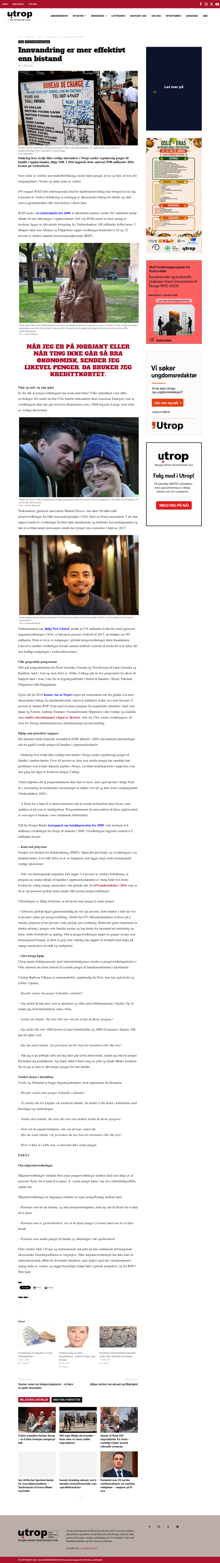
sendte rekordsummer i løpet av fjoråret (52, 717)
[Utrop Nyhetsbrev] (174, 525)
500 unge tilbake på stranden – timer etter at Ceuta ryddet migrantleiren (77, 1439)
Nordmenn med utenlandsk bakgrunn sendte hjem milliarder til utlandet (117, 1354)
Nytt (40, 36)
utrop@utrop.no (88, 1548)
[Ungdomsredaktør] (174, 434)
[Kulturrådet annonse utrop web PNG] (174, 343)
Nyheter (30, 36)
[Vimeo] (177, 1527)
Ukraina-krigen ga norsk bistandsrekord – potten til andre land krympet (77, 1356)
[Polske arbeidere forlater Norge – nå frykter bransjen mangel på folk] (37, 1420)
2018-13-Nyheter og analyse (37, 41)
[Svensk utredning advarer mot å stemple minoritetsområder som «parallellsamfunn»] (78, 1464)
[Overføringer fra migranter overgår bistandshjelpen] (36, 1336)
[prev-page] (76, 1498)
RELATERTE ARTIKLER (34, 1399)
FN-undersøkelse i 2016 (110, 885)
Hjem (20, 36)
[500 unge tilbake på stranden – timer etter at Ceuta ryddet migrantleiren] (78, 1420)
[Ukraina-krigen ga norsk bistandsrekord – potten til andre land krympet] (77, 1336)
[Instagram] (158, 1526)
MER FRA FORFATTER (66, 1399)
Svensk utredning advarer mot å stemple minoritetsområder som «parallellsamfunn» (78, 1484)
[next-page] (82, 1498)
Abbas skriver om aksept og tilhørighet (114, 1384)
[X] (168, 1527)
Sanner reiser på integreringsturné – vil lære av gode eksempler (45, 1386)
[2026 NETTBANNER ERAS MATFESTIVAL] (174, 252)
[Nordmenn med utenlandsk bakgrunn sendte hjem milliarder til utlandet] (118, 1336)
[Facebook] (149, 1527)
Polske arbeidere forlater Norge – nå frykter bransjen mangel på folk (36, 1439)
